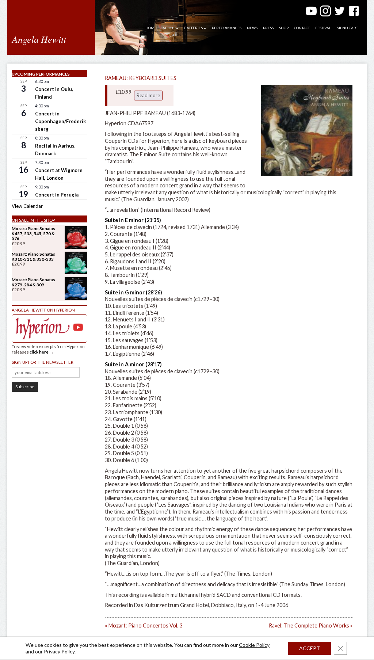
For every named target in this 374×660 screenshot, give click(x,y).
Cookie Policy (254, 645)
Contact (302, 28)
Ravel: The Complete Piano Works (310, 625)
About (169, 28)
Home (151, 28)
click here (39, 352)
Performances (226, 28)
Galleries (193, 28)
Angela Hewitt (39, 39)
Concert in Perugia (57, 195)
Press (268, 28)
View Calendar (27, 206)
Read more (148, 95)
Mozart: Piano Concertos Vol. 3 (143, 625)
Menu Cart (347, 28)
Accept (309, 648)
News (252, 28)
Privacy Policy (59, 651)
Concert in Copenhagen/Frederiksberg (60, 121)
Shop (284, 28)
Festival (323, 28)
